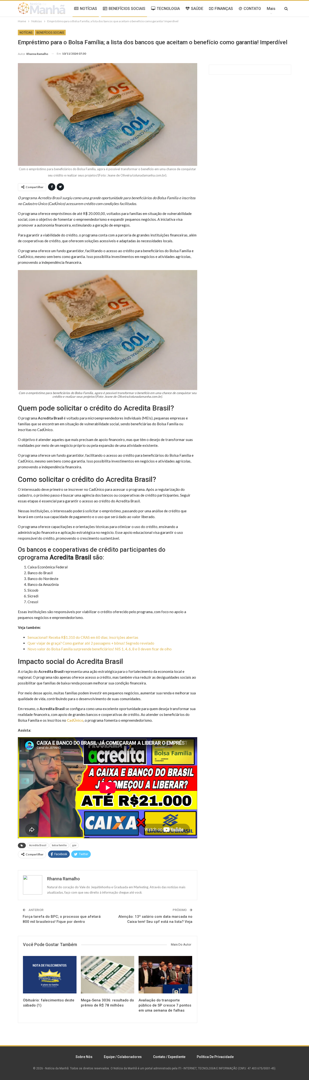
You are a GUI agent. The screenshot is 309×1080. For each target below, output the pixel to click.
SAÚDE (197, 8)
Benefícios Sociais (50, 32)
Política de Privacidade (215, 1057)
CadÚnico (75, 720)
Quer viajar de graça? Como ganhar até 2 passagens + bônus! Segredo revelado (91, 643)
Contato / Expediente (169, 1057)
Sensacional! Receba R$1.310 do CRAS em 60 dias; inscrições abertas (83, 637)
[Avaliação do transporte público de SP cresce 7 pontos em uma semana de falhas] (165, 974)
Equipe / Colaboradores (123, 1057)
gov (74, 845)
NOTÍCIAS (88, 8)
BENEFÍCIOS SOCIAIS (127, 8)
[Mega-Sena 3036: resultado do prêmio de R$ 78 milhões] (107, 974)
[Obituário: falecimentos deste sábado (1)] (50, 974)
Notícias (26, 32)
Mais (271, 8)
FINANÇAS (224, 8)
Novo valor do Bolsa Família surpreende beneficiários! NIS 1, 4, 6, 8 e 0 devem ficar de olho (100, 649)
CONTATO (252, 8)
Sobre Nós (84, 1057)
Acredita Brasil (37, 845)
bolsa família (59, 845)
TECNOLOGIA (168, 8)
